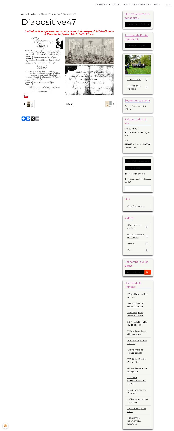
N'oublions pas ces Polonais (136, 391)
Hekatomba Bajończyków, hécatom (134, 421)
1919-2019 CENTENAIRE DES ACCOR (136, 380)
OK (147, 272)
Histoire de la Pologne (137, 87)
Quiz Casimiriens (135, 206)
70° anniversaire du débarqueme (137, 332)
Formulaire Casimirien (137, 4)
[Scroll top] (169, 426)
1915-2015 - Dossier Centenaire (136, 360)
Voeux (137, 244)
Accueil (25, 14)
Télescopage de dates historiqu (135, 305)
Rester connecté (136, 174)
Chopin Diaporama (50, 14)
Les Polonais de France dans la (135, 351)
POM (137, 250)
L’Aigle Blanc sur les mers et (137, 295)
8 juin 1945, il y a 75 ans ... (136, 410)
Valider (137, 188)
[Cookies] (5, 426)
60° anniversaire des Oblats (137, 236)
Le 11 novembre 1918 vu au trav (137, 401)
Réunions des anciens (137, 226)
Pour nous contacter (108, 4)
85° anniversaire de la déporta (137, 370)
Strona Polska (137, 79)
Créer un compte (132, 179)
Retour (69, 104)
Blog (157, 4)
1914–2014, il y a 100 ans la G (137, 342)
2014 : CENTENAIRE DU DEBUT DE (137, 323)
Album (34, 14)
